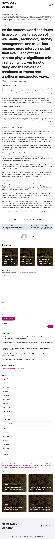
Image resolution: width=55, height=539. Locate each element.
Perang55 (45, 464)
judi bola (50, 464)
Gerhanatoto (5, 201)
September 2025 (7, 424)
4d (25, 467)
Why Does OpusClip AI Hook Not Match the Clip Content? (19, 359)
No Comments (22, 81)
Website (4, 308)
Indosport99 (5, 465)
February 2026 (7, 403)
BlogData (32, 536)
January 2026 (6, 407)
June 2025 (6, 436)
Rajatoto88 (17, 464)
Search (4, 323)
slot (13, 464)
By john (6, 81)
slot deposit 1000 (19, 465)
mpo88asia (12, 465)
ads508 (11, 467)
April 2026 (6, 395)
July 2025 (5, 432)
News (4, 25)
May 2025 (5, 440)
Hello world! (21, 368)
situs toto (4, 464)
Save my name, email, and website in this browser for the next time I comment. (22, 315)
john (32, 236)
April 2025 (6, 444)
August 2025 (6, 428)
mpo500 (9, 464)
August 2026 (6, 379)
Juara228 (27, 465)
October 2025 (6, 419)
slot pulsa (21, 467)
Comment (4, 275)
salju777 (42, 465)
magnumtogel (30, 467)
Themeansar (40, 536)
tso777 (36, 467)
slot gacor (16, 467)
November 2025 (7, 415)
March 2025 (6, 448)
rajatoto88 (39, 464)
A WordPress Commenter (8, 368)
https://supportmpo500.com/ (28, 464)
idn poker (47, 465)
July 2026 (5, 383)
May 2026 (5, 391)
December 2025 (7, 411)
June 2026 (6, 387)
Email (3, 302)
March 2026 (6, 399)
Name (3, 296)
